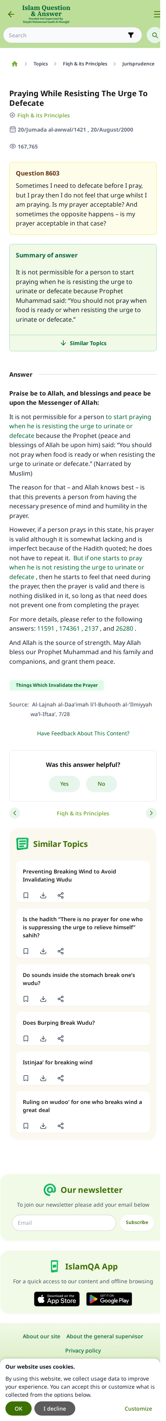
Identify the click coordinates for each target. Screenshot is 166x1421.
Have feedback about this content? (83, 733)
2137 (91, 628)
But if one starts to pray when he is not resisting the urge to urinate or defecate (76, 567)
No (101, 783)
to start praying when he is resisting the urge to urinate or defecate (80, 426)
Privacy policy (83, 1350)
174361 (69, 628)
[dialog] (80, 1390)
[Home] (14, 63)
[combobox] (67, 35)
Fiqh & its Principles (43, 115)
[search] (155, 35)
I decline (55, 1408)
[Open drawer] (157, 14)
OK (18, 1408)
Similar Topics (88, 343)
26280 (124, 628)
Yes (64, 783)
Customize (138, 1408)
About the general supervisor (104, 1336)
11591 (45, 628)
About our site (41, 1336)
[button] (26, 895)
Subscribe (137, 1222)
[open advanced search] (130, 35)
